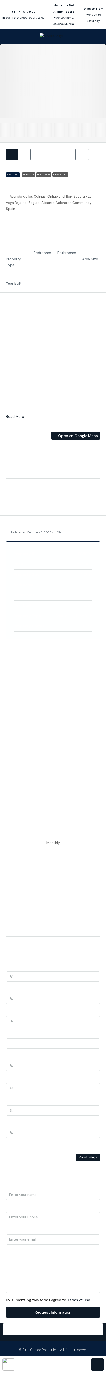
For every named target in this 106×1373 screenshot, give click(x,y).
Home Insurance (21, 1077)
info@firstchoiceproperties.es (23, 18)
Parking (17, 701)
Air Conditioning (24, 665)
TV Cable (19, 749)
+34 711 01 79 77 (23, 12)
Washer (17, 761)
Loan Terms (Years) (24, 1033)
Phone (12, 1206)
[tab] (12, 154)
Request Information (53, 1312)
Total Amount (18, 966)
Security (18, 725)
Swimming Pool (23, 737)
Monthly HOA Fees (23, 1100)
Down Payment (20, 988)
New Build (60, 174)
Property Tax (18, 1055)
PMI (9, 1122)
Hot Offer (43, 174)
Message (14, 1263)
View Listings (88, 1157)
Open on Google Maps (77, 435)
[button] (81, 154)
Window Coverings (27, 785)
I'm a (10, 1251)
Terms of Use (78, 1300)
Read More (15, 416)
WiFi (14, 773)
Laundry (17, 677)
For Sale (28, 174)
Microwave (20, 689)
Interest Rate (18, 1010)
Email (11, 1229)
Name (11, 1184)
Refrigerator (21, 713)
